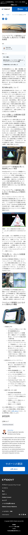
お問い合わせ (14, 411)
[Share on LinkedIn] (6, 19)
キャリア (4, 500)
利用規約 (14, 524)
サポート (4, 494)
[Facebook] (19, 515)
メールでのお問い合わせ (8, 503)
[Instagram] (21, 515)
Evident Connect (6, 497)
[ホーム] (3, 14)
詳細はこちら (14, 4)
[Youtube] (25, 515)
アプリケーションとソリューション (11, 485)
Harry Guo (8, 47)
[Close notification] (26, 3)
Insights (7, 14)
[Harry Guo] (4, 48)
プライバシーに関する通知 (14, 526)
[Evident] (6, 9)
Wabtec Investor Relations (9, 506)
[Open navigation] (26, 9)
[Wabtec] (20, 9)
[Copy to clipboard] (3, 19)
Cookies (14, 528)
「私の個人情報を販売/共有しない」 (14, 530)
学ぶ (3, 491)
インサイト (5, 488)
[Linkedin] (23, 515)
